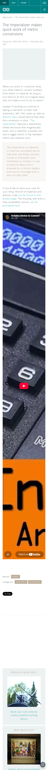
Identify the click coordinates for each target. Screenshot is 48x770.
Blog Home (7, 17)
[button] (44, 3)
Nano (15, 576)
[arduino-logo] (6, 9)
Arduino (21, 582)
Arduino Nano (10, 116)
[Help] (42, 764)
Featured (34, 582)
